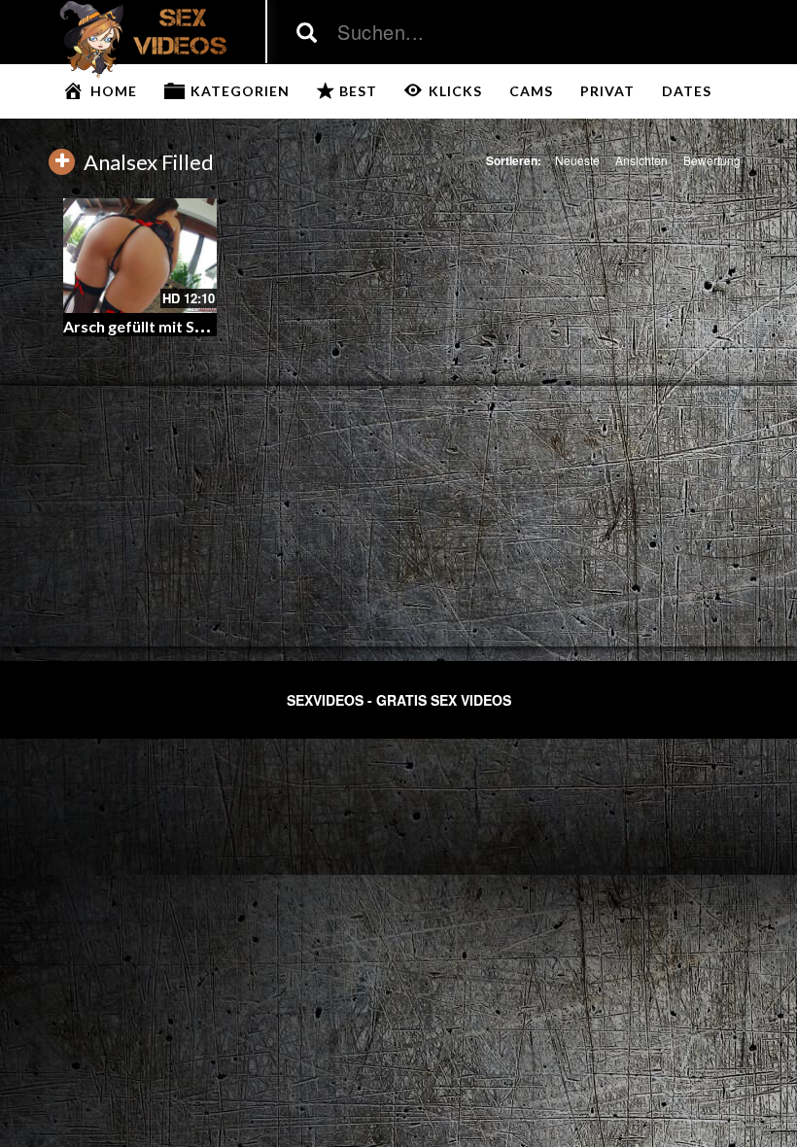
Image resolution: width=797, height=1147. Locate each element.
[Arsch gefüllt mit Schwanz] (140, 255)
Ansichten (641, 160)
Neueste (577, 160)
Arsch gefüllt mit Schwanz (156, 326)
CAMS (531, 91)
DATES (686, 91)
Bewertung (712, 160)
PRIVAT (607, 91)
